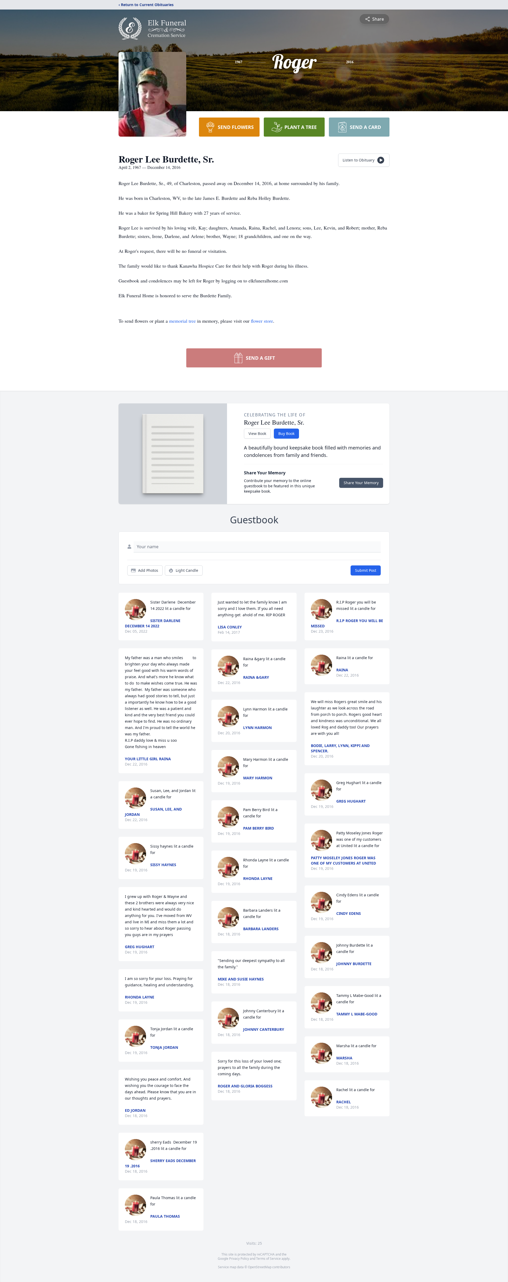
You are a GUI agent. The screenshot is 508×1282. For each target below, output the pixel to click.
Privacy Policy (239, 1258)
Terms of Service (268, 1258)
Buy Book (286, 433)
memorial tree (182, 321)
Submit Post (365, 570)
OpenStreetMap (259, 1267)
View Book (257, 433)
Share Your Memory (361, 482)
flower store (262, 321)
